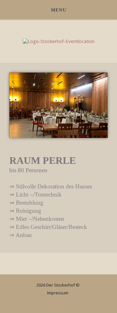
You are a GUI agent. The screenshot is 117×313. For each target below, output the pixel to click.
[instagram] (52, 302)
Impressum (57, 293)
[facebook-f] (60, 302)
